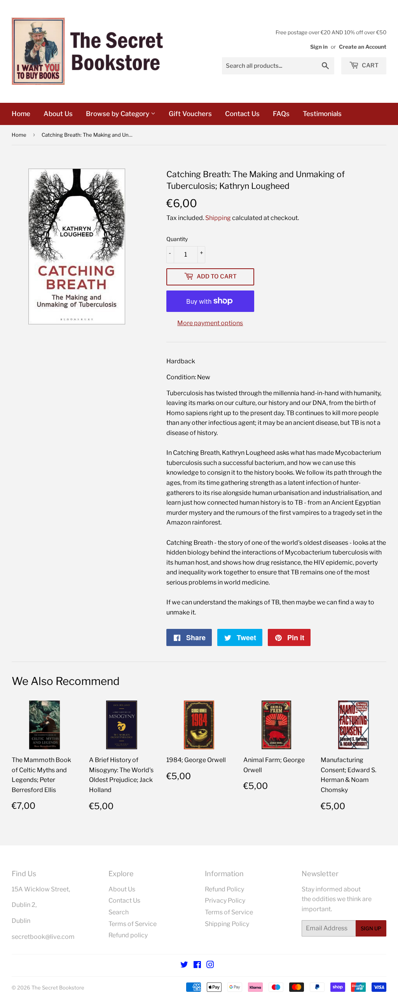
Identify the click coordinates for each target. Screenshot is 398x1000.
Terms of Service (132, 924)
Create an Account (362, 47)
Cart (370, 65)
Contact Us (242, 114)
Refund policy (128, 935)
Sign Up (371, 928)
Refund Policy (224, 889)
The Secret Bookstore (57, 987)
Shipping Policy (227, 924)
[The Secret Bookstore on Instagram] (210, 965)
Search (118, 912)
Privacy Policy (225, 900)
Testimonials (322, 114)
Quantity (177, 239)
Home (21, 114)
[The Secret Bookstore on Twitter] (184, 965)
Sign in (319, 47)
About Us (58, 114)
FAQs (281, 114)
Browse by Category (118, 114)
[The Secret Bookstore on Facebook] (197, 965)
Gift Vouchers (190, 114)
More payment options (210, 323)
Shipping (218, 218)
